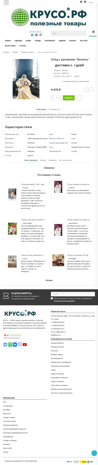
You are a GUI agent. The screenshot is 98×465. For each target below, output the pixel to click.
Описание (41, 109)
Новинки (52, 160)
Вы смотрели (65, 160)
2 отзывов (65, 81)
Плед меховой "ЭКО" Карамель (35, 184)
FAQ (4, 402)
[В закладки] (86, 90)
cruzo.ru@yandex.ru (58, 332)
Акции (43, 160)
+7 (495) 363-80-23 (57, 322)
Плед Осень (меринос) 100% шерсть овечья (41, 255)
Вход (91, 2)
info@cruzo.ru (56, 335)
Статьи (22, 46)
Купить (69, 98)
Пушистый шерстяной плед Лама (36, 219)
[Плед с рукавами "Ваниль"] (26, 79)
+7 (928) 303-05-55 (57, 325)
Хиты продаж (31, 160)
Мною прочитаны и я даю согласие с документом (73, 299)
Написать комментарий (80, 81)
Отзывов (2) (54, 109)
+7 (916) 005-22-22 (57, 329)
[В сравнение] (91, 90)
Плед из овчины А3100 (77, 255)
